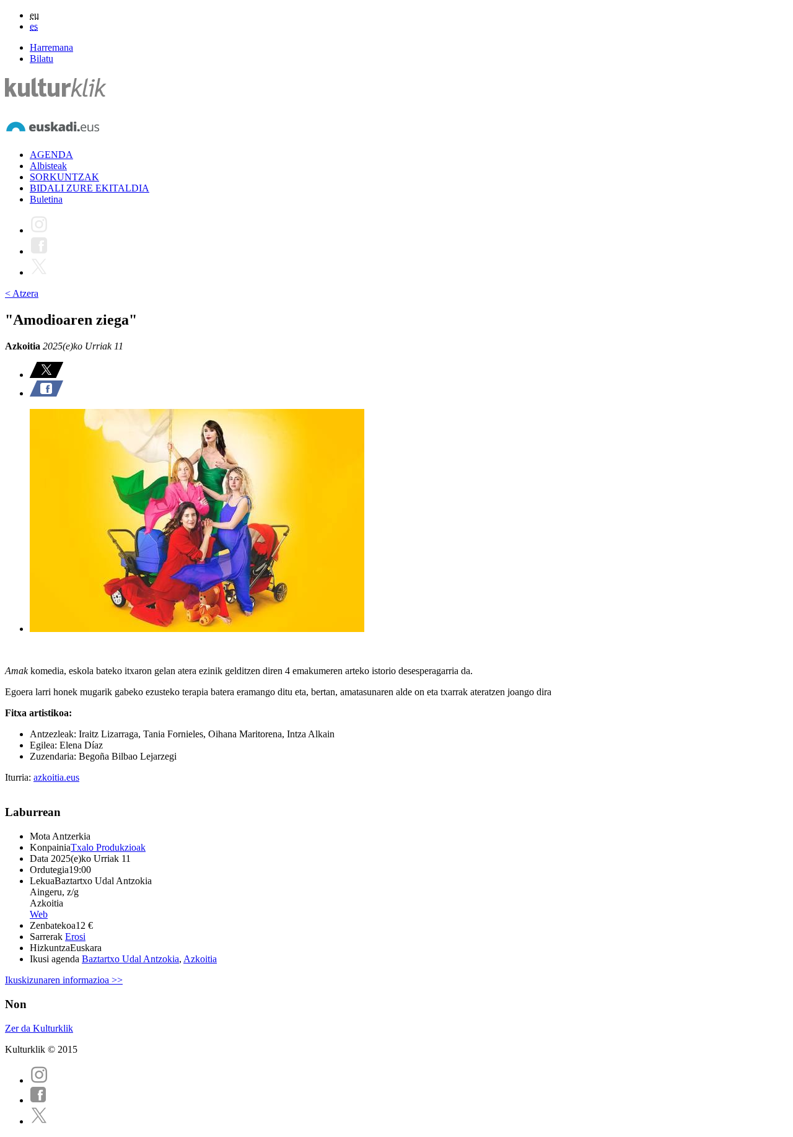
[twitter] (39, 1121)
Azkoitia (200, 959)
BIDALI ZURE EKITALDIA (89, 188)
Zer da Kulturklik (39, 1028)
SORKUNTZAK (64, 177)
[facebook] (38, 1100)
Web (39, 914)
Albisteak (48, 165)
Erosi (75, 936)
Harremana (51, 47)
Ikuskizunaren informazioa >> (64, 980)
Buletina (46, 199)
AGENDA (51, 154)
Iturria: (19, 777)
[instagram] (39, 1080)
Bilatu (41, 58)
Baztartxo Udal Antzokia (130, 959)
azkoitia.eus (56, 777)
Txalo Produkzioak (108, 847)
